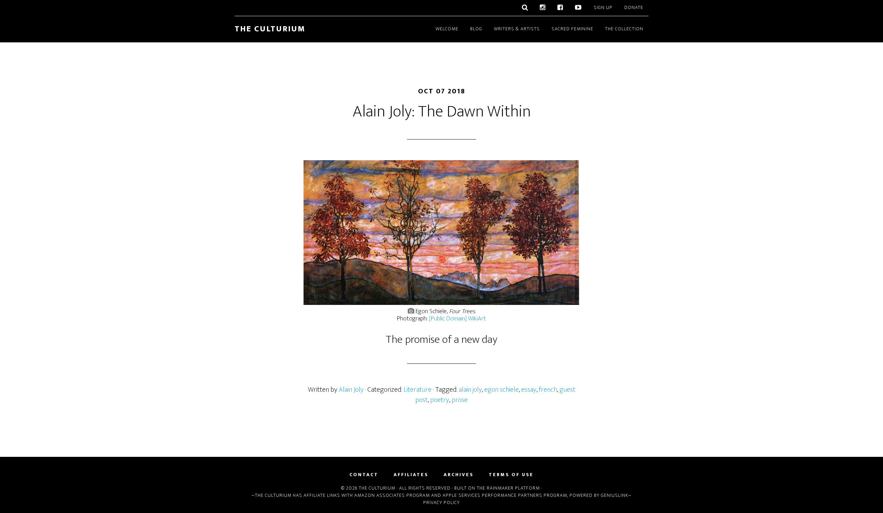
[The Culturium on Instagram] (543, 8)
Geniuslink (614, 495)
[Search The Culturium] (525, 8)
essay (528, 390)
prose (460, 400)
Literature (417, 390)
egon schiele (501, 390)
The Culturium (270, 29)
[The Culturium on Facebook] (560, 8)
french (548, 390)
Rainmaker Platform (513, 488)
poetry (439, 400)
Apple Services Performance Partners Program (505, 495)
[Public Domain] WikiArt (457, 319)
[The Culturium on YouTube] (578, 8)
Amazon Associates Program (392, 495)
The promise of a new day (441, 339)
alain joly (470, 390)
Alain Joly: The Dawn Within (442, 111)
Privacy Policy (441, 502)
